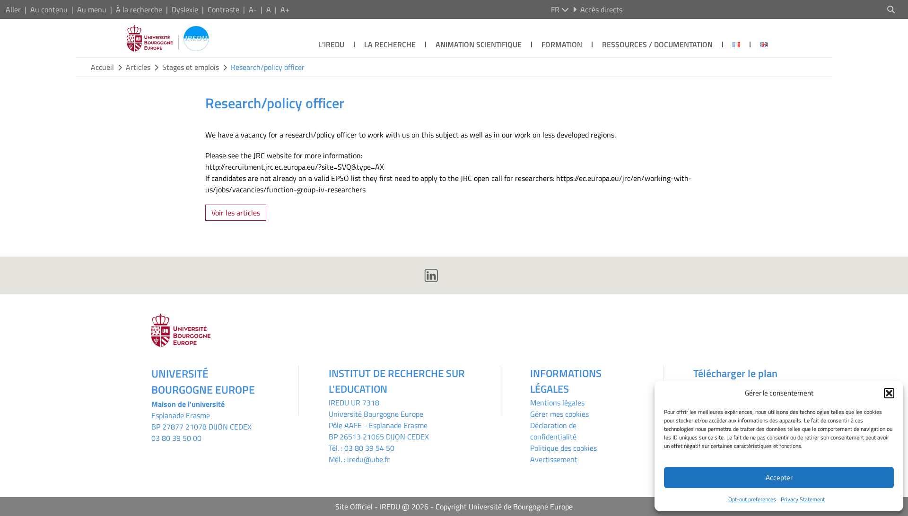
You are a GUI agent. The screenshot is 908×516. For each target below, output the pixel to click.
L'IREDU (331, 44)
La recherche (390, 44)
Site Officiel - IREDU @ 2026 (381, 506)
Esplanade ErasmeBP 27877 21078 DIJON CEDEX (201, 421)
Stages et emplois (190, 67)
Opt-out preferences (752, 499)
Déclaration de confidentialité (553, 431)
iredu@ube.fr (368, 459)
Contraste (223, 9)
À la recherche (139, 9)
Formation (561, 44)
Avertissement (553, 459)
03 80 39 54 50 (369, 448)
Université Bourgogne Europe (376, 414)
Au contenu (49, 9)
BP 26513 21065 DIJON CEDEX (379, 436)
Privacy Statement (803, 499)
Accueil (102, 67)
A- (253, 9)
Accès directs (601, 9)
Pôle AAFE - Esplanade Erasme (378, 425)
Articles (138, 67)
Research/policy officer (268, 67)
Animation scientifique (479, 44)
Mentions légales (557, 402)
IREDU (340, 402)
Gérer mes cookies (559, 414)
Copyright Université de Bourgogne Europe (504, 506)
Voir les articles (235, 212)
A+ (284, 9)
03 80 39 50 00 (176, 438)
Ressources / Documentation (657, 44)
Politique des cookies (563, 448)
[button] (889, 393)
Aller (13, 9)
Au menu (91, 9)
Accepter (779, 477)
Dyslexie (185, 9)
